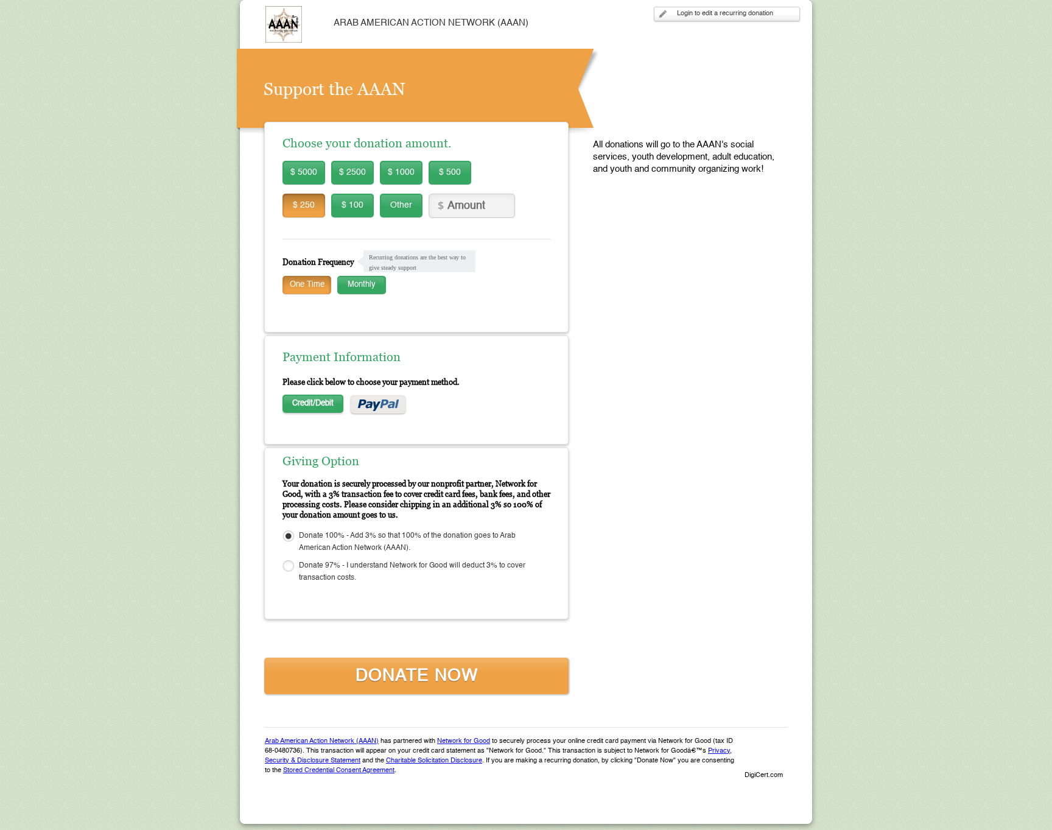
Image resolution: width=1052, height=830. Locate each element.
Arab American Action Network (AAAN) (322, 741)
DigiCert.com (764, 775)
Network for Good (463, 741)
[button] (763, 754)
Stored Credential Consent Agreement (338, 770)
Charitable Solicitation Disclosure (434, 761)
